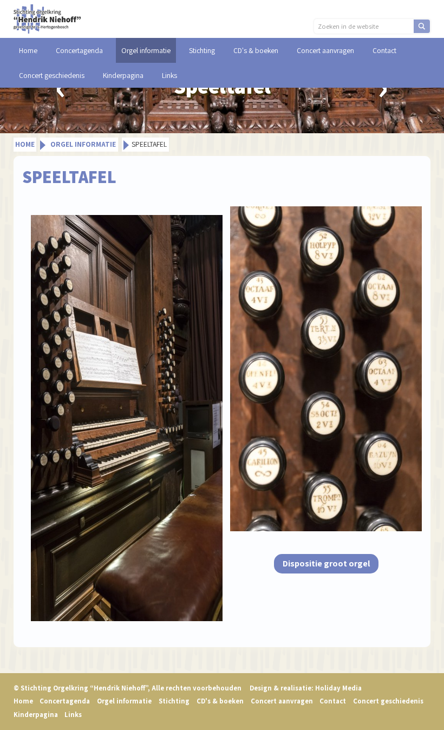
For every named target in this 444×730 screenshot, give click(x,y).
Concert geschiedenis (51, 75)
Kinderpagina (123, 75)
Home (28, 50)
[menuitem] (28, 50)
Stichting (202, 50)
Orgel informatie (146, 50)
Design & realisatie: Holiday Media (306, 688)
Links (169, 75)
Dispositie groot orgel (326, 563)
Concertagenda (79, 50)
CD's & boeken (255, 50)
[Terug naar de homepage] (47, 18)
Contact (384, 50)
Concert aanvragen (325, 50)
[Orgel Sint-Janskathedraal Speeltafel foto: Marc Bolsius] (126, 418)
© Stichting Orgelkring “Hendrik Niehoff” (127, 688)
